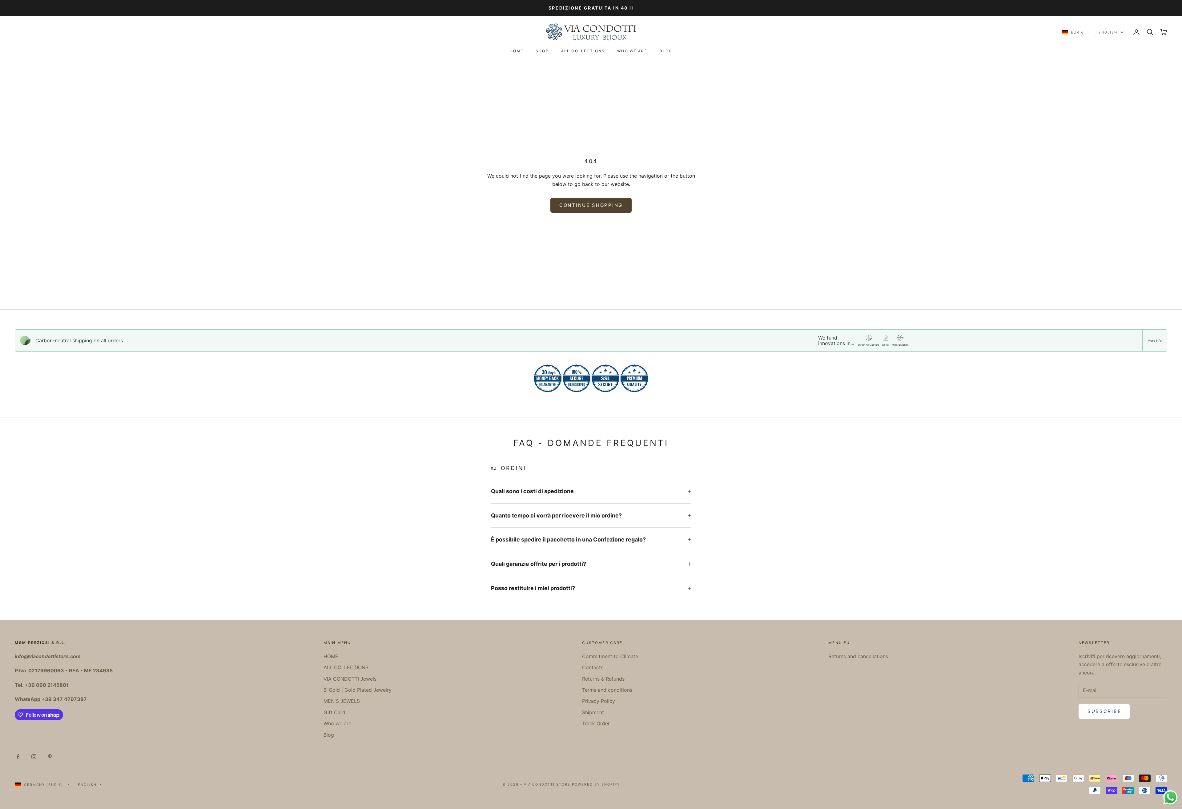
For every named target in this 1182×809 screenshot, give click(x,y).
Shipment (593, 712)
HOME (517, 51)
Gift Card (334, 712)
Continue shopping (591, 205)
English (1108, 32)
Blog (666, 51)
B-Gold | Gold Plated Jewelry (358, 690)
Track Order (596, 723)
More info (1155, 340)
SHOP (542, 51)
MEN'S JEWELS (342, 701)
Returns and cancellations (858, 656)
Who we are (632, 51)
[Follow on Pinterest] (50, 757)
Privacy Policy (598, 701)
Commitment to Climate (610, 656)
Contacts (592, 667)
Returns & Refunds (603, 679)
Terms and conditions (607, 690)
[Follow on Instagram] (34, 757)
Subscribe (1104, 711)
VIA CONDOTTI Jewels (350, 679)
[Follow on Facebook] (18, 757)
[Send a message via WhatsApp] (1170, 797)
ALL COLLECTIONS (583, 51)
